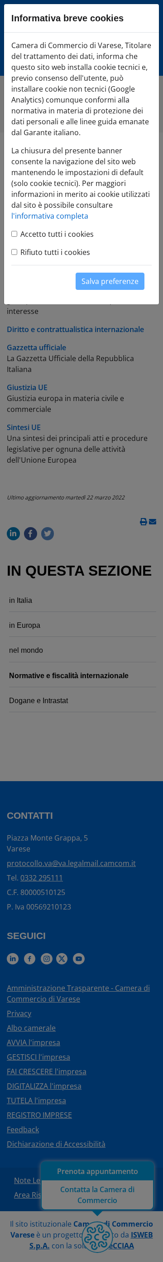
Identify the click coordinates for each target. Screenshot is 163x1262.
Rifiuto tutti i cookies (55, 252)
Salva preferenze (110, 281)
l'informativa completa (49, 216)
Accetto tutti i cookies (57, 234)
